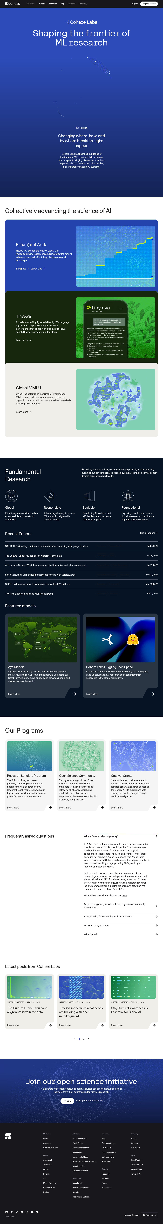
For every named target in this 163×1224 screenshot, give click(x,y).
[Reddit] (27, 1212)
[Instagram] (16, 1212)
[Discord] (21, 1212)
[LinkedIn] (6, 1212)
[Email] (37, 1212)
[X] (11, 1212)
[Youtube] (32, 1212)
